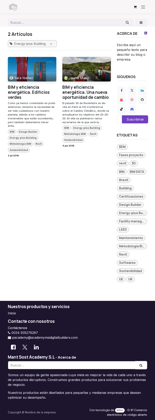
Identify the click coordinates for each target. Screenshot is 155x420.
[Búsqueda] (127, 23)
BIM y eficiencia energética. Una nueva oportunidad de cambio (85, 92)
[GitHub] (142, 100)
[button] (141, 23)
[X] (132, 90)
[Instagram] (132, 100)
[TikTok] (121, 109)
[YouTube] (121, 100)
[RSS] (145, 33)
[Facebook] (121, 90)
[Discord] (132, 109)
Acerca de (67, 357)
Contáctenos (17, 328)
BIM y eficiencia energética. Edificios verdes (29, 92)
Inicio (12, 313)
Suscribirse (135, 119)
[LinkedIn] (142, 90)
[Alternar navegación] (143, 7)
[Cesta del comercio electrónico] (135, 7)
